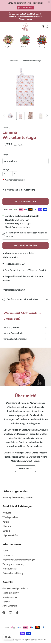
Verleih (5, 521)
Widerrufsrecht (9, 568)
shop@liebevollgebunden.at (15, 588)
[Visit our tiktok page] (17, 612)
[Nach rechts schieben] (46, 115)
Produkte (6, 512)
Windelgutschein (10, 517)
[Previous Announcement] (4, 16)
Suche (5, 550)
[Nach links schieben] (4, 115)
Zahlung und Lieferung (13, 564)
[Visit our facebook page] (3, 612)
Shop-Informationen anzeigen (17, 227)
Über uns (6, 526)
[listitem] (25, 16)
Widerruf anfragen (25, 245)
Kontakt (6, 530)
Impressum (7, 555)
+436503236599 (10, 593)
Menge (5, 169)
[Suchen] (47, 26)
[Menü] (3, 26)
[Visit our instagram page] (10, 612)
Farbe (5, 154)
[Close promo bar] (49, 2)
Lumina (6, 127)
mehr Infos (25, 468)
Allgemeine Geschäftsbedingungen (18, 559)
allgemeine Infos (10, 535)
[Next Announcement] (46, 16)
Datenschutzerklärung (12, 573)
